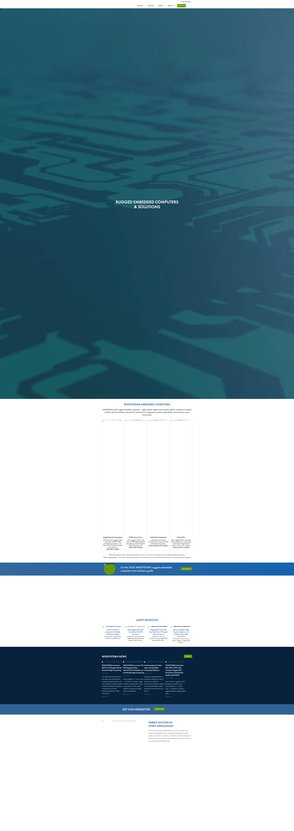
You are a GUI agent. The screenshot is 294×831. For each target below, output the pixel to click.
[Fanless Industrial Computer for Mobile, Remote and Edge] (113, 635)
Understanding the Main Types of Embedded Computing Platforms (153, 667)
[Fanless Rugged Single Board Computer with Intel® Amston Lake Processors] (181, 635)
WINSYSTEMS (114, 4)
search (190, 5)
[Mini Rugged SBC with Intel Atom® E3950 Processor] (136, 635)
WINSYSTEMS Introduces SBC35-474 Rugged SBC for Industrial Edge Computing (112, 667)
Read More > (106, 696)
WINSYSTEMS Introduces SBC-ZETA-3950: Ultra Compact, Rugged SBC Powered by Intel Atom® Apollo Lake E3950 (174, 670)
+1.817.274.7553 (185, 2)
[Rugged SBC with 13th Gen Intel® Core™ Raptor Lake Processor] (158, 635)
